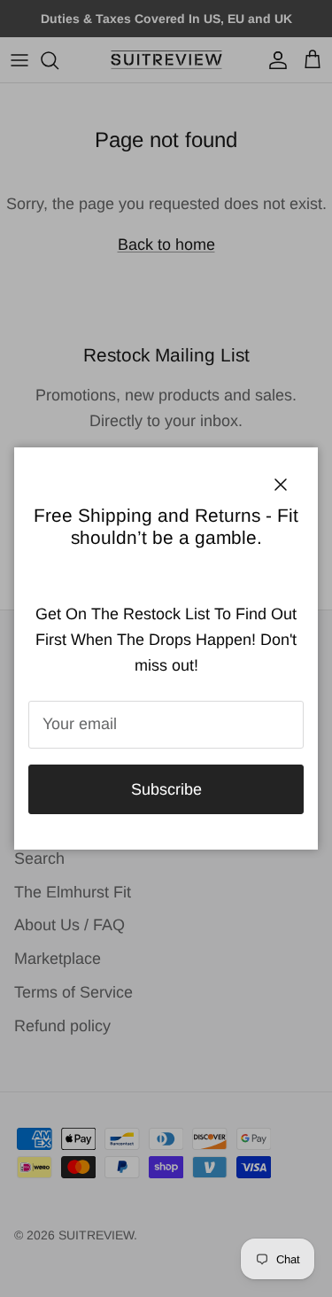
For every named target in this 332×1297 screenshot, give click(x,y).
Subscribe (166, 789)
